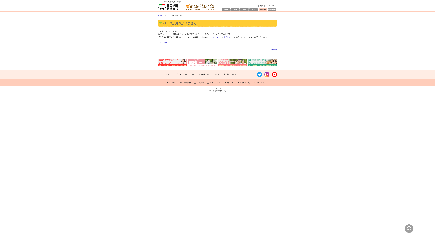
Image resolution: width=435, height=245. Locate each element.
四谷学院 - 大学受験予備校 (180, 83)
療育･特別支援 (245, 83)
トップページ (216, 37)
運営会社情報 (204, 74)
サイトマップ (228, 37)
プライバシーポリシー (185, 74)
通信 (244, 9)
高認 (253, 9)
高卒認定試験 (215, 83)
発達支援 (263, 9)
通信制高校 (272, 9)
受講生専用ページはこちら (268, 6)
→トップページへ (165, 42)
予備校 (226, 9)
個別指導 (200, 83)
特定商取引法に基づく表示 (225, 74)
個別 (235, 9)
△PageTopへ (272, 49)
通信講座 (230, 83)
